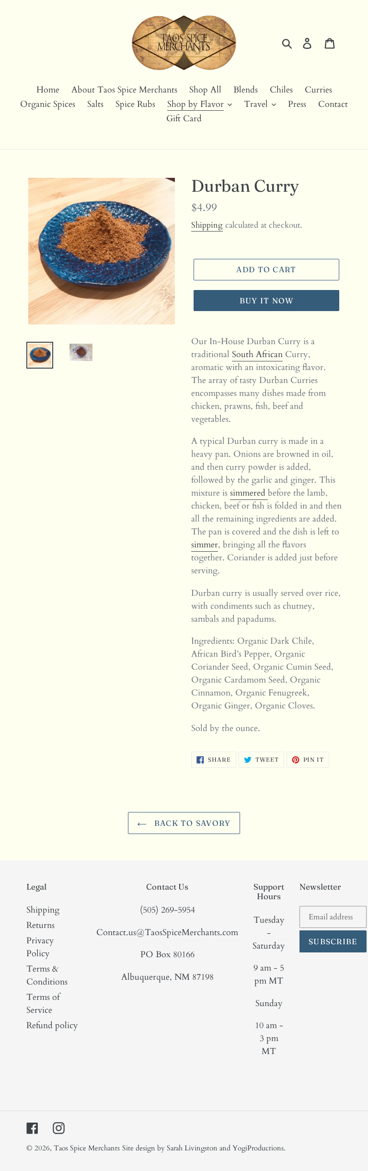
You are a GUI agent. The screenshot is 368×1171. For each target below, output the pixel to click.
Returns (40, 925)
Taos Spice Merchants (87, 1148)
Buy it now (267, 300)
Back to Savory (190, 823)
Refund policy (52, 1026)
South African (257, 354)
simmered (249, 493)
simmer (204, 545)
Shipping (207, 225)
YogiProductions (258, 1148)
